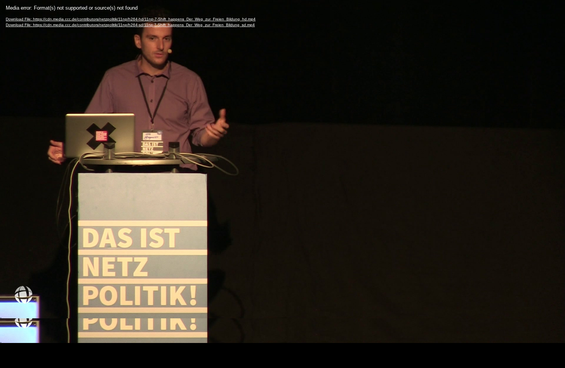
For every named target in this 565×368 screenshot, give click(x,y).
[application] (282, 184)
